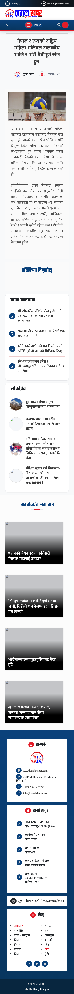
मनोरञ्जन (49, 935)
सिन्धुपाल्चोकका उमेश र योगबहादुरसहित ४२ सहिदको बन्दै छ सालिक (41, 366)
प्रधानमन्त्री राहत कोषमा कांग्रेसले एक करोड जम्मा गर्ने (41, 333)
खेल (47, 949)
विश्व (16, 954)
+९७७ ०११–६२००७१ (33, 787)
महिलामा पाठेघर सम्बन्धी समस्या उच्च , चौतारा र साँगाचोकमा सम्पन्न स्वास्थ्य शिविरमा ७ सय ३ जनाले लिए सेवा (44, 448)
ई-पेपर (48, 954)
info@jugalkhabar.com (58, 4)
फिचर (17, 945)
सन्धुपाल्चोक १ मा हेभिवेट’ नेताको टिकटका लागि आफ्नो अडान (44, 424)
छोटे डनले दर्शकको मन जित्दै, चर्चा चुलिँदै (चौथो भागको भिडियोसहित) (40, 349)
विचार (17, 940)
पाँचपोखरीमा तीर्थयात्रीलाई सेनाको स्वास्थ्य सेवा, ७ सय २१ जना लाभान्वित (39, 316)
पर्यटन (17, 949)
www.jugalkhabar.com (35, 770)
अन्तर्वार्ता (49, 940)
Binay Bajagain (41, 989)
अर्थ (47, 931)
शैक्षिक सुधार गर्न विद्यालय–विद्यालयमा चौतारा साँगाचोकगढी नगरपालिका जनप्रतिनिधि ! (43, 475)
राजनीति (19, 931)
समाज (48, 926)
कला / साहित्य (22, 935)
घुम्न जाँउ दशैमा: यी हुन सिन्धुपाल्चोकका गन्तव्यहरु (43, 404)
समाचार (18, 926)
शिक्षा (47, 945)
